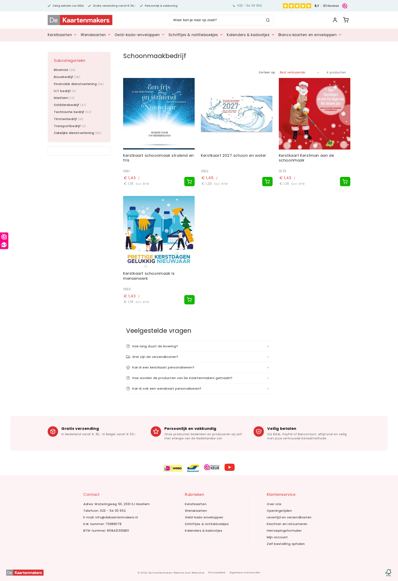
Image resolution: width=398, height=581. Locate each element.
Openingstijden (279, 510)
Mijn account (277, 537)
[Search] (268, 20)
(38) (67, 77)
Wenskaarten (93, 34)
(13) (64, 98)
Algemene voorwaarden (244, 572)
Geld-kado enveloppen (204, 517)
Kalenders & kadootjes (248, 34)
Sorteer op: (267, 72)
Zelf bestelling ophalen (286, 544)
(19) (68, 119)
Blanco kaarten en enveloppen (307, 34)
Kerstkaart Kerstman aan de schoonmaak (306, 158)
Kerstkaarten (60, 34)
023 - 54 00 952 (249, 6)
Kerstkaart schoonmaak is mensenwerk (149, 276)
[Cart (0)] (345, 20)
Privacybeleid (217, 572)
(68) (79, 84)
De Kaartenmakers (161, 572)
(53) (72, 112)
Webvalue (198, 572)
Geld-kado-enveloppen (137, 34)
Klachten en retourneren (287, 524)
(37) (70, 105)
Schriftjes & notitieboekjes (193, 34)
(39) (64, 70)
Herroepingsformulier (284, 530)
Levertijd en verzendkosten (289, 517)
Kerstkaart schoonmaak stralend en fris (158, 158)
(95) (77, 133)
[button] (199, 346)
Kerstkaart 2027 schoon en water (233, 155)
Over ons (274, 504)
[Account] (335, 20)
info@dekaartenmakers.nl (116, 517)
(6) (65, 91)
